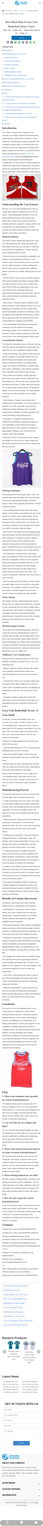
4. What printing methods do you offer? (18, 113)
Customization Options (13, 61)
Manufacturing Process (12, 82)
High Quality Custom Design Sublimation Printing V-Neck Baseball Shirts (29, 1357)
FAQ (5, 93)
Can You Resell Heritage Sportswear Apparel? (31, 1389)
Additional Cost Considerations (15, 75)
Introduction (8, 50)
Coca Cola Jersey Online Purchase (16, 1325)
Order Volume (10, 68)
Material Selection (11, 57)
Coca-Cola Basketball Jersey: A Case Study (19, 79)
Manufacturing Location (13, 72)
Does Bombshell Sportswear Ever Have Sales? (31, 1392)
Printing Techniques (12, 65)
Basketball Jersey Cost (11, 1290)
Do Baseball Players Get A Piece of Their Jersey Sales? (12, 1381)
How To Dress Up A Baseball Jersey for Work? (31, 1384)
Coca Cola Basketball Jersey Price (15, 1286)
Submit (21, 1443)
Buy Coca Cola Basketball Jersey (15, 1299)
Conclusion (8, 90)
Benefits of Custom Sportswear (14, 86)
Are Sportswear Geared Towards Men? (12, 1392)
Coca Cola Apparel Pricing (13, 1307)
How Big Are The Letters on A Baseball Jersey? (12, 1387)
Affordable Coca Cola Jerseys (14, 1316)
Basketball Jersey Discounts (13, 1312)
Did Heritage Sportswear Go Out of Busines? (12, 1389)
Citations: (7, 124)
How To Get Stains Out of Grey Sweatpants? (12, 1384)
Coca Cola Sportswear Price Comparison (18, 1321)
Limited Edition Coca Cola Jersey (15, 1294)
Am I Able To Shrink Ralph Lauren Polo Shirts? (31, 1387)
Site (26, 33)
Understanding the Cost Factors (15, 54)
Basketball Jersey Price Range (14, 1303)
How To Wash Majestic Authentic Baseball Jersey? (31, 1381)
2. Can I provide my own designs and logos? (20, 103)
